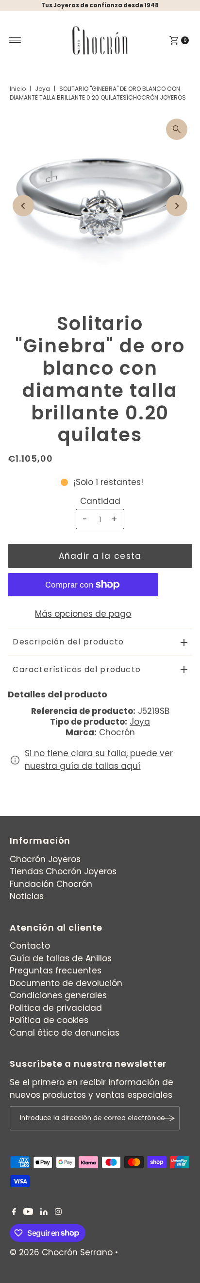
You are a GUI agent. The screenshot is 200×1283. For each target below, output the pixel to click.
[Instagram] (58, 1212)
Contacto (30, 946)
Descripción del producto (68, 641)
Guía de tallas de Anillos (61, 958)
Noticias (27, 896)
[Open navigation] (15, 40)
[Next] (176, 205)
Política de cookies (49, 1020)
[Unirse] (167, 1118)
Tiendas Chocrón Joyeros (63, 871)
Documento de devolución (66, 983)
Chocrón (117, 732)
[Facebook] (14, 1212)
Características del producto (77, 669)
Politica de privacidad (56, 1008)
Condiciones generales (58, 995)
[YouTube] (28, 1212)
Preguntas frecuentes (55, 970)
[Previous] (23, 205)
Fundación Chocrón (51, 884)
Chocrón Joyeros (45, 859)
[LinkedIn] (44, 1212)
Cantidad (100, 501)
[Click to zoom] (176, 129)
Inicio (18, 89)
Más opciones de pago (83, 614)
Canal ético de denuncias (64, 1033)
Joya (42, 89)
